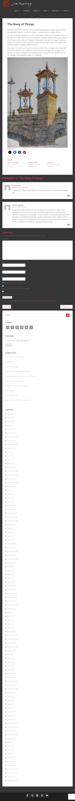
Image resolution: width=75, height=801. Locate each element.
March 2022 (11, 582)
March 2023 (11, 540)
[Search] (68, 315)
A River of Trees (32, 163)
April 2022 (11, 578)
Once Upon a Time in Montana (15, 357)
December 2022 (13, 551)
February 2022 (12, 586)
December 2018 (13, 723)
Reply (68, 195)
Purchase (55, 11)
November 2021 (13, 597)
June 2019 (11, 700)
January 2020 (12, 677)
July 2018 (10, 742)
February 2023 (12, 544)
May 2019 (11, 704)
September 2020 (13, 647)
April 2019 (11, 708)
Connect (65, 11)
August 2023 (11, 525)
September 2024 (13, 483)
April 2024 (11, 502)
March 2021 (11, 628)
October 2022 (12, 555)
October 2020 (12, 643)
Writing (36, 11)
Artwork (26, 11)
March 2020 (11, 670)
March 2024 (11, 505)
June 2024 (11, 494)
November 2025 (13, 437)
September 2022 (13, 559)
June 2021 (11, 616)
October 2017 (12, 777)
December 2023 (13, 513)
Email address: (10, 341)
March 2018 (11, 758)
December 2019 (13, 681)
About (17, 11)
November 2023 (13, 517)
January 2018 (12, 765)
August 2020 (11, 651)
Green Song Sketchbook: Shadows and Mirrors (20, 376)
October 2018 (12, 731)
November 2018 (13, 727)
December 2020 (13, 635)
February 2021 (12, 631)
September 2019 (13, 689)
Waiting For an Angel (11, 367)
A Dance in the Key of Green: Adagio (16, 386)
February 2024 (12, 509)
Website (4, 276)
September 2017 (13, 780)
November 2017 (13, 773)
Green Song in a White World (14, 381)
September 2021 (13, 605)
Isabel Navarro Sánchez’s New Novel (17, 371)
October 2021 (12, 601)
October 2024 (12, 479)
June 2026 (11, 418)
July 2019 (10, 696)
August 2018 (11, 738)
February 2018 (12, 761)
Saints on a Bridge (13, 163)
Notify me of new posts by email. (12, 294)
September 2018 (13, 735)
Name (4, 262)
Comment (6, 239)
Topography (9, 362)
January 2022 (12, 589)
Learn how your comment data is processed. (41, 301)
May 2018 (11, 750)
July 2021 (10, 612)
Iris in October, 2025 (11, 395)
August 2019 (11, 693)
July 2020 (10, 654)
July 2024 (10, 490)
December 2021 (13, 593)
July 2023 (10, 528)
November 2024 (13, 475)
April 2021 (11, 624)
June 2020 (11, 658)
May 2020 (11, 662)
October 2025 (12, 441)
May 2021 (11, 620)
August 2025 (11, 448)
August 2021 (11, 609)
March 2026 (11, 429)
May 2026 (11, 421)
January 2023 (12, 547)
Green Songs (9, 390)
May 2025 (11, 460)
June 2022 (11, 570)
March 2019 (11, 712)
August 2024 (11, 486)
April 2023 (11, 536)
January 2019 (12, 719)
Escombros (50, 163)
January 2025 (12, 467)
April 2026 (11, 425)
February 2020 (12, 673)
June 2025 (11, 456)
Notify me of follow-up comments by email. (16, 288)
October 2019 (12, 685)
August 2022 (11, 563)
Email (4, 269)
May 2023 (11, 532)
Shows (45, 11)
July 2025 (10, 452)
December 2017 (13, 769)
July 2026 (10, 414)
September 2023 (13, 521)
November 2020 (13, 639)
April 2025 (11, 463)
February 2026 (12, 433)
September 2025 (13, 444)
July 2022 (10, 567)
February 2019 (12, 715)
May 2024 (11, 498)
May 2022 (11, 574)
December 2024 (13, 471)
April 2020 (11, 666)
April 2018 (11, 754)
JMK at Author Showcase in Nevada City (18, 400)
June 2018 (11, 746)
